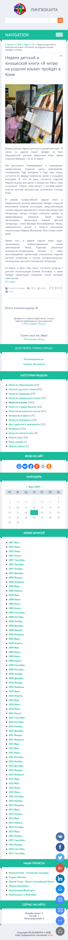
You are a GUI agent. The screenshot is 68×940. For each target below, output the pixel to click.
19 (33, 44)
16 (9, 512)
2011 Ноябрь (16, 761)
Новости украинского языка (24, 398)
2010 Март (14, 691)
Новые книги (16, 437)
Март (26, 44)
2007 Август (15, 555)
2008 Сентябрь (17, 612)
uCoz (50, 935)
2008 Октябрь (16, 617)
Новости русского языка (22, 389)
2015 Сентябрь (17, 840)
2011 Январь (15, 735)
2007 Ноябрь (16, 569)
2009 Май (14, 647)
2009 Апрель (16, 643)
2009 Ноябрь (16, 674)
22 (58, 512)
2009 (18, 44)
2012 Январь (16, 770)
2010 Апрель (16, 695)
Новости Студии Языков (22, 407)
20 (42, 512)
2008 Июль (15, 604)
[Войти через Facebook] (30, 466)
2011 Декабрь (16, 766)
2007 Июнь (15, 547)
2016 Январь (16, 844)
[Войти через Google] (43, 466)
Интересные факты (19, 415)
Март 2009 (34, 487)
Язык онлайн (16, 442)
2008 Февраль (16, 582)
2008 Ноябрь (16, 621)
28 (50, 517)
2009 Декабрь (16, 678)
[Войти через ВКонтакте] (25, 466)
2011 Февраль (16, 739)
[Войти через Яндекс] (36, 466)
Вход (41, 323)
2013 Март (14, 809)
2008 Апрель (16, 590)
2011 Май (14, 748)
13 (42, 507)
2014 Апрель (16, 822)
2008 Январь (16, 577)
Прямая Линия (17, 446)
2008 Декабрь (16, 625)
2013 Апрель (16, 814)
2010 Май (14, 700)
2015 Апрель (16, 836)
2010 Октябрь (16, 722)
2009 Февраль (16, 634)
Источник (10, 281)
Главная (9, 44)
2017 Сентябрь (17, 853)
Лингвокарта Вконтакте (22, 890)
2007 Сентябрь (17, 560)
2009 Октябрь (16, 669)
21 (50, 512)
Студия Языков (17, 877)
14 (50, 507)
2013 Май (14, 818)
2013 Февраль (16, 805)
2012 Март (14, 779)
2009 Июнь (15, 652)
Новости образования (21, 385)
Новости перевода (19, 393)
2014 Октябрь (16, 827)
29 (58, 517)
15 (58, 507)
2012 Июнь (15, 787)
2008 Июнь (15, 599)
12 (34, 507)
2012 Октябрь (16, 796)
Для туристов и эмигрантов (24, 424)
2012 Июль (15, 792)
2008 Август (15, 608)
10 (18, 507)
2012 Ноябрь (16, 801)
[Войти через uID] (19, 466)
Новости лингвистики (21, 433)
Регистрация (30, 323)
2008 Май (14, 595)
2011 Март (14, 744)
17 (18, 512)
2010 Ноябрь (16, 726)
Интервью (14, 428)
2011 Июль (14, 752)
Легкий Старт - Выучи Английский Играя (31, 881)
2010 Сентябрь (17, 717)
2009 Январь (16, 630)
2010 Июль (15, 709)
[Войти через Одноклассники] (49, 466)
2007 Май (14, 542)
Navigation (17, 35)
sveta (42, 288)
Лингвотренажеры (19, 886)
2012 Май (14, 783)
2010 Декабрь (16, 731)
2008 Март (14, 586)
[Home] (20, 10)
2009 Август (15, 660)
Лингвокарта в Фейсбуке (22, 894)
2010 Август (15, 713)
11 (26, 507)
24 (18, 517)
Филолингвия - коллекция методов (28, 873)
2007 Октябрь (16, 564)
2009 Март (14, 639)
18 (26, 512)
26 (34, 517)
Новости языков (17, 288)
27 (42, 517)
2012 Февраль (16, 774)
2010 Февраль (16, 687)
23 (9, 517)
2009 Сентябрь (17, 665)
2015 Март (14, 831)
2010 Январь (16, 682)
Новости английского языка (24, 411)
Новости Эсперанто (20, 420)
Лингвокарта (44, 9)
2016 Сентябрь (17, 849)
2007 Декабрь (16, 573)
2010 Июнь (15, 704)
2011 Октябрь (16, 757)
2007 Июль (15, 551)
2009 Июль (15, 656)
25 (26, 517)
